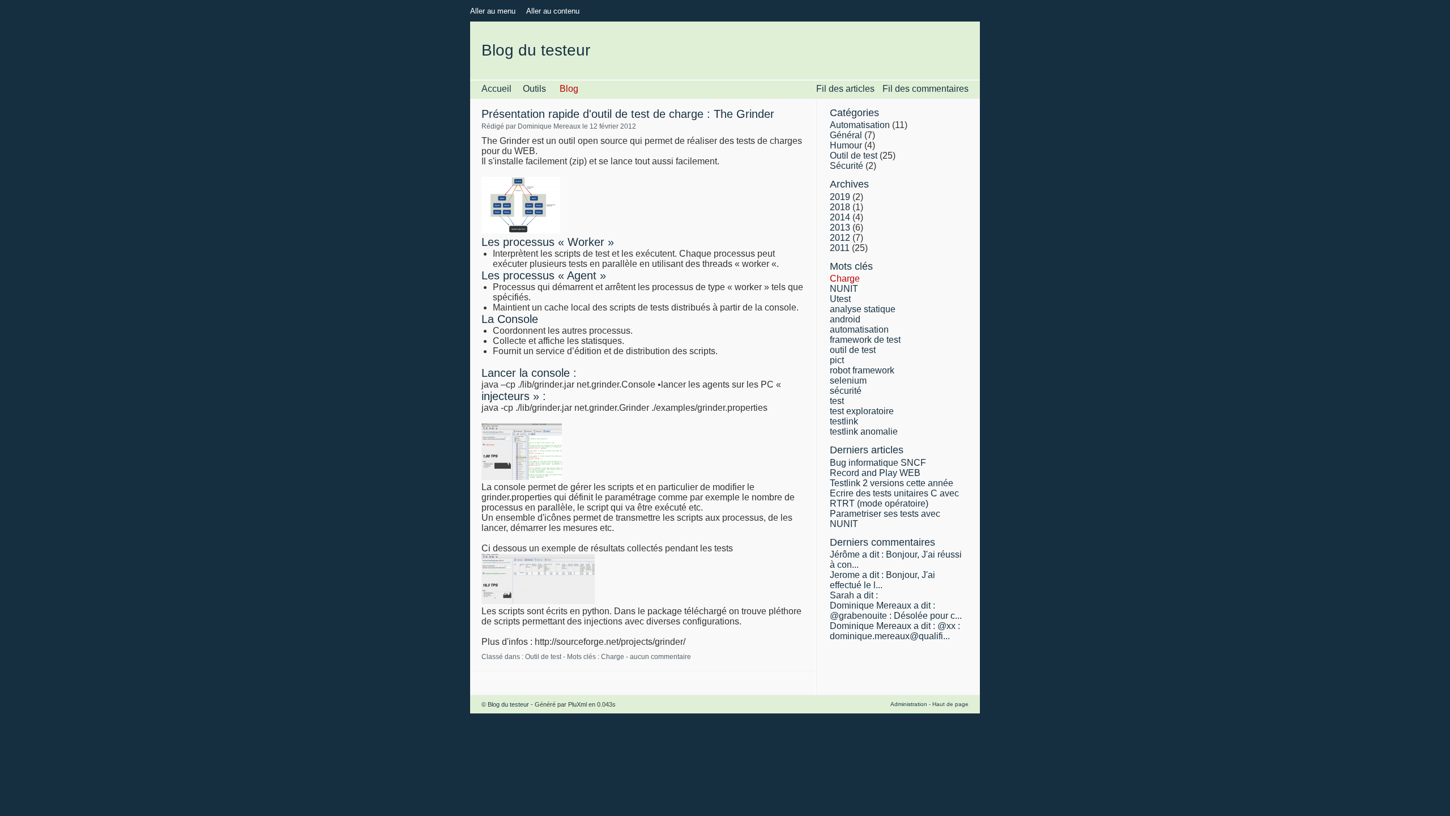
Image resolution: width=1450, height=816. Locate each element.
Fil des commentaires (925, 89)
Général (846, 135)
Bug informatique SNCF (878, 463)
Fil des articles (845, 89)
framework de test (865, 340)
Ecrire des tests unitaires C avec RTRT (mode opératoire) (894, 498)
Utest (840, 299)
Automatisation (860, 125)
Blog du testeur (535, 50)
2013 (840, 227)
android (845, 319)
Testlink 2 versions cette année (891, 483)
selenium (848, 380)
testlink (844, 421)
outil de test (853, 350)
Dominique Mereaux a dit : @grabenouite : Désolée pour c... (896, 610)
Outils (534, 89)
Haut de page (950, 704)
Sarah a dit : (854, 595)
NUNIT (844, 289)
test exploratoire (862, 411)
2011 (840, 248)
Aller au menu (492, 11)
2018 (840, 207)
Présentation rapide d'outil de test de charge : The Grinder (627, 114)
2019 (840, 197)
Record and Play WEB (875, 473)
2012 (840, 238)
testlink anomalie (864, 431)
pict (837, 360)
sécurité (846, 391)
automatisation (859, 329)
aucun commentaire (660, 657)
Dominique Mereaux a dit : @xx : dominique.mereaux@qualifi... (895, 631)
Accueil (496, 89)
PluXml (577, 704)
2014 (840, 217)
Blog (569, 89)
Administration (908, 704)
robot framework (862, 370)
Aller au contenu (552, 11)
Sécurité (846, 166)
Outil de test (543, 657)
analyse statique (862, 309)
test (837, 401)
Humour (846, 145)
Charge (612, 657)
